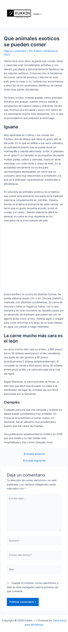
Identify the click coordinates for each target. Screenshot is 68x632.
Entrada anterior (34, 454)
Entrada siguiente (34, 460)
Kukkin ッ (38, 14)
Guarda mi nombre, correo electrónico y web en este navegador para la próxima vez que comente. (32, 587)
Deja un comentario (15, 51)
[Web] (34, 570)
